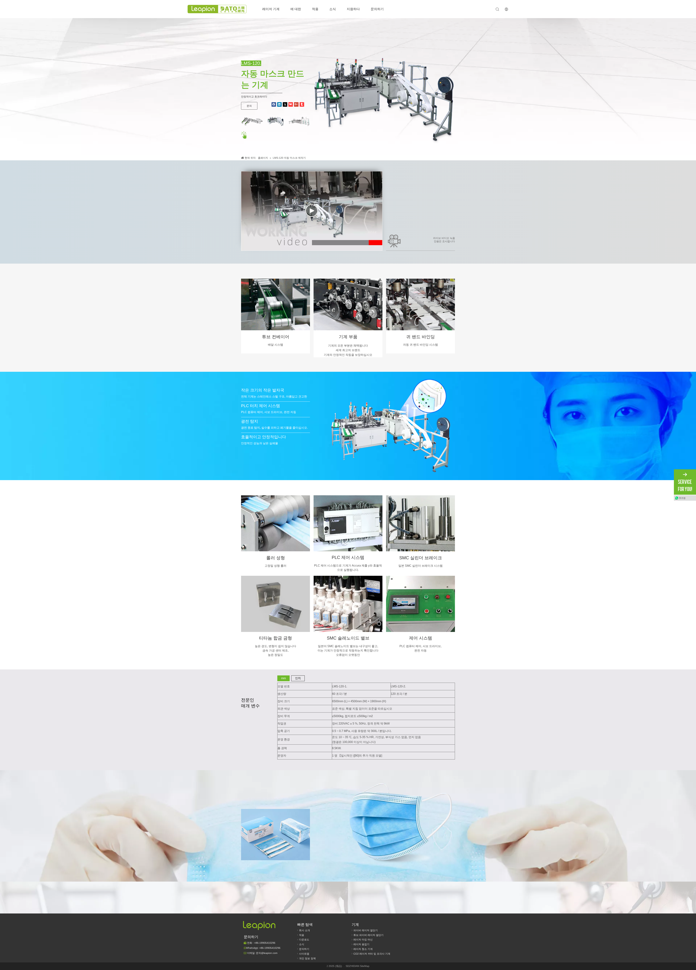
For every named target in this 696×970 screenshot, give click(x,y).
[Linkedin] (279, 104)
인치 (298, 678)
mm (283, 678)
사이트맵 (304, 953)
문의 (249, 105)
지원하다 (353, 9)
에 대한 (295, 9)
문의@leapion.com (266, 953)
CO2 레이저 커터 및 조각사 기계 (371, 953)
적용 (315, 9)
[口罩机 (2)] (275, 121)
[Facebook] (274, 104)
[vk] (290, 104)
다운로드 (304, 939)
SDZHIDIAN (353, 966)
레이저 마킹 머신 (363, 939)
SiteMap (364, 966)
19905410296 (264, 942)
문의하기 (377, 9)
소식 (332, 9)
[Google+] (296, 104)
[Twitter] (285, 104)
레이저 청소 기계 (363, 949)
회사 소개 (304, 930)
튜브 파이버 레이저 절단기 (368, 935)
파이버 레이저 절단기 (365, 930)
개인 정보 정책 (307, 958)
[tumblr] (302, 104)
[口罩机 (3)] (299, 121)
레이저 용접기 (361, 944)
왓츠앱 (682, 498)
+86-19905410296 (269, 947)
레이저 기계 (270, 9)
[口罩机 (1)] (252, 121)
